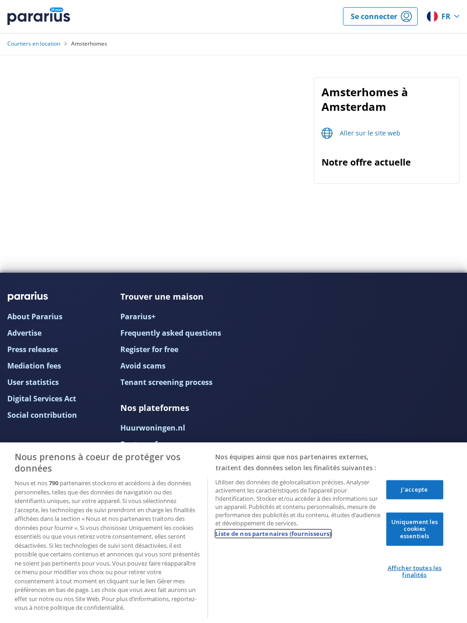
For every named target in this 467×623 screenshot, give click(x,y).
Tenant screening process (166, 382)
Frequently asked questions (170, 333)
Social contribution (42, 415)
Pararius (38, 16)
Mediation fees (34, 366)
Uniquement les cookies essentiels (414, 528)
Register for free (149, 349)
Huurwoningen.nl (152, 428)
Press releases (32, 349)
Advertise (24, 333)
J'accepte (414, 489)
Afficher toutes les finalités (414, 571)
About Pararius (34, 317)
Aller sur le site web (370, 133)
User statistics (33, 382)
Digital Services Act (41, 399)
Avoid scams (143, 366)
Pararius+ (138, 317)
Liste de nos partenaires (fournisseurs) (273, 534)
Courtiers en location (33, 44)
